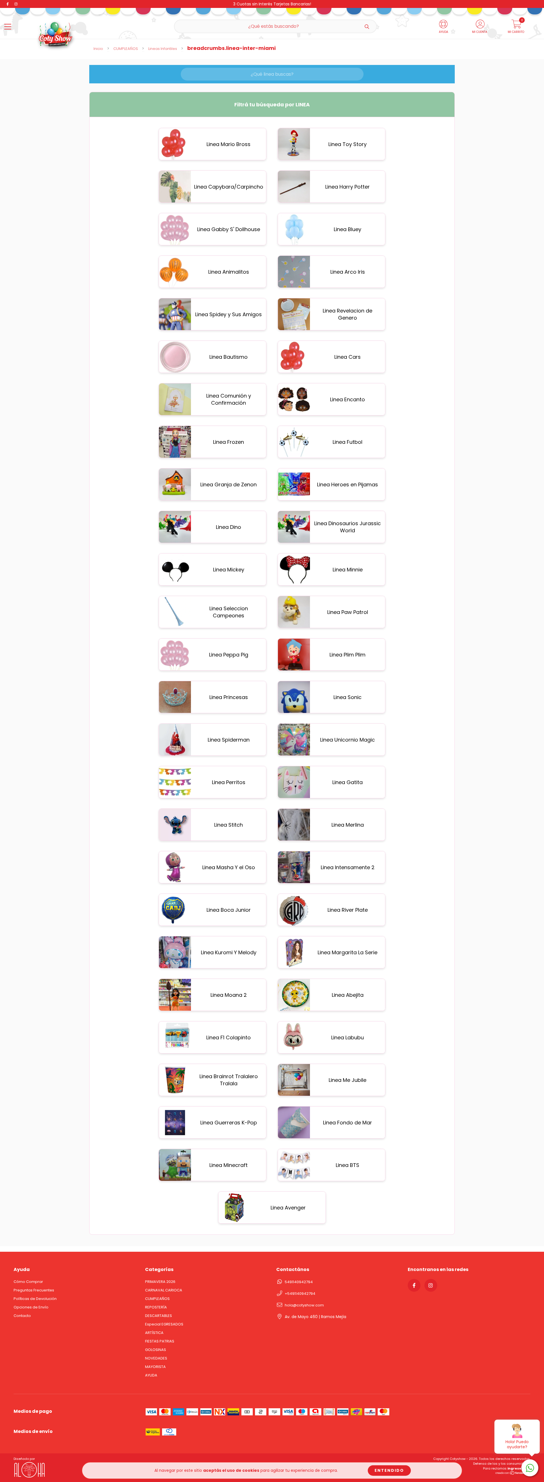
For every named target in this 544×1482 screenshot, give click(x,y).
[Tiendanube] (512, 1474)
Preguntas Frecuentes (34, 1290)
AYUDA (151, 1375)
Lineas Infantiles (162, 48)
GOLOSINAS (155, 1349)
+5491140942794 (300, 1293)
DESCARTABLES (158, 1315)
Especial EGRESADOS (164, 1324)
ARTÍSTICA (154, 1332)
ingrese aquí (518, 1468)
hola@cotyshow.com (304, 1305)
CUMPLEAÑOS (125, 48)
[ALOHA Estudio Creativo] (31, 1477)
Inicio (98, 48)
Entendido (389, 1470)
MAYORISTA (155, 1366)
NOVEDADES (156, 1358)
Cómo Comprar (28, 1281)
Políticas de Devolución (35, 1298)
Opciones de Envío (31, 1307)
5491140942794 (299, 1282)
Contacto (22, 1315)
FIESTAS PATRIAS (159, 1341)
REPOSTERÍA (156, 1307)
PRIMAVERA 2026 (160, 1281)
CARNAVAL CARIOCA (163, 1290)
